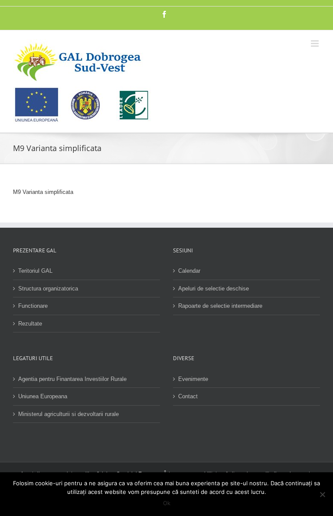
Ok (166, 503)
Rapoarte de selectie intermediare (220, 306)
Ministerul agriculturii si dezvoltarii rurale (68, 414)
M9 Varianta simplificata (43, 192)
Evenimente (193, 379)
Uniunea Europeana (42, 396)
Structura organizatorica (48, 288)
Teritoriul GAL (35, 271)
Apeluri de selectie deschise (213, 288)
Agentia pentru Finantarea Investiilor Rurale (72, 379)
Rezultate (30, 323)
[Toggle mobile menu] (315, 43)
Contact (188, 396)
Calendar (189, 271)
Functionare (33, 306)
